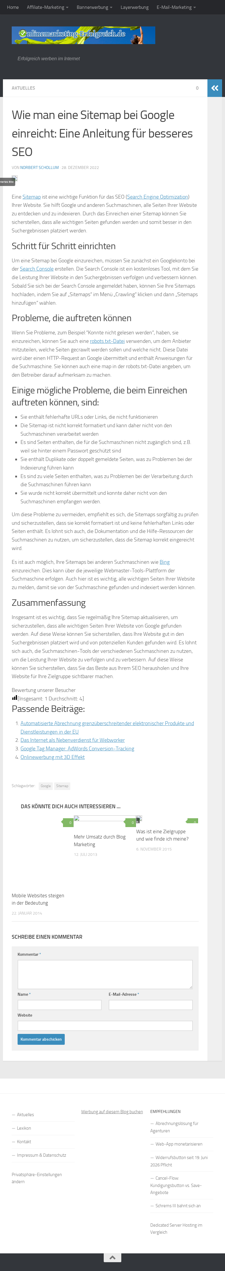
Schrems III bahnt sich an (178, 1205)
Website (25, 1015)
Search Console (37, 269)
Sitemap (32, 197)
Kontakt (24, 1141)
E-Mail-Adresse (124, 994)
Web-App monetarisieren (179, 1144)
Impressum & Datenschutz (41, 1155)
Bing (165, 562)
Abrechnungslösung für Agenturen (174, 1127)
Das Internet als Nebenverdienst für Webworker (73, 740)
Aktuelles (23, 88)
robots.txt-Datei (107, 341)
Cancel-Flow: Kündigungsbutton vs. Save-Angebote (176, 1185)
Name (24, 994)
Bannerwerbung (92, 7)
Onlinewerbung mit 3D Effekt (53, 757)
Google (46, 786)
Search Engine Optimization (157, 197)
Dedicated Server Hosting (173, 1225)
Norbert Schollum (39, 167)
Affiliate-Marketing (45, 7)
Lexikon (24, 1128)
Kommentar (29, 954)
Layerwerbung (135, 7)
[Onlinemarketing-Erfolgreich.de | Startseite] (83, 35)
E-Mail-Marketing (174, 7)
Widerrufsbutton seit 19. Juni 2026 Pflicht (179, 1161)
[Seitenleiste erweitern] (214, 88)
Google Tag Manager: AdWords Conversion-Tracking (77, 748)
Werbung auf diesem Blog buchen (112, 1111)
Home (13, 7)
